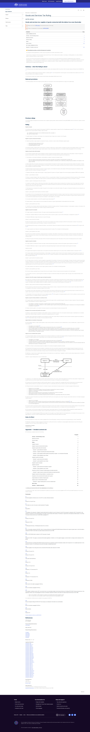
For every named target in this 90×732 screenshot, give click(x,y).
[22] (38, 305)
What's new (44, 1)
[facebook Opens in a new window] (70, 715)
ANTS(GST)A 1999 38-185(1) (29, 670)
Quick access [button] (10, 23)
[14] (36, 255)
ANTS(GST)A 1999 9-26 (29, 659)
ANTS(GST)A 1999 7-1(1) (29, 644)
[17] (82, 280)
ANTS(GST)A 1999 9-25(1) (29, 653)
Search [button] (8, 15)
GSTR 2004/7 (27, 636)
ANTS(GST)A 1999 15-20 (29, 669)
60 (83, 47)
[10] (27, 226)
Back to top (82, 691)
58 (83, 43)
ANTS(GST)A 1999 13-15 (29, 665)
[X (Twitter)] (72, 715)
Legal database (8, 11)
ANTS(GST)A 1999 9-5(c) (29, 649)
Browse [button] (8, 19)
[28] (61, 340)
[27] (26, 604)
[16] (26, 280)
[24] (31, 323)
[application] (14, 20)
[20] (26, 571)
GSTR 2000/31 (27, 625)
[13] (26, 546)
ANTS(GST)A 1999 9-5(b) (29, 648)
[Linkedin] (75, 715)
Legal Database (59, 1)
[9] (25, 528)
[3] (25, 503)
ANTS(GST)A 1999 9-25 (29, 652)
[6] (25, 517)
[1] (25, 496)
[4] (25, 507)
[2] (25, 500)
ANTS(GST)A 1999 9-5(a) (29, 647)
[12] (80, 250)
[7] (25, 520)
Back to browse (27, 12)
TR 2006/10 (27, 632)
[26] (26, 600)
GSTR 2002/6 (27, 633)
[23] (26, 582)
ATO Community (51, 1)
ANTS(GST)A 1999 (28, 643)
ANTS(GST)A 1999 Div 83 (29, 674)
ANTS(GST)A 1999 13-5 (29, 664)
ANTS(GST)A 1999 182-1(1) (29, 675)
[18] (26, 564)
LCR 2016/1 (27, 637)
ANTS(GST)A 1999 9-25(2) (29, 654)
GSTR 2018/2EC (46, 28)
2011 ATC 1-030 (27, 683)
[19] (64, 291)
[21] (26, 575)
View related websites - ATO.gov (37, 727)
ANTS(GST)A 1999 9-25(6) (29, 658)
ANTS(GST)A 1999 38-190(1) (29, 673)
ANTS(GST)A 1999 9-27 (29, 663)
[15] (26, 553)
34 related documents (33, 12)
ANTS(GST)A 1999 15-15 (29, 668)
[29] (69, 401)
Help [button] (8, 26)
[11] (77, 243)
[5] (25, 511)
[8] (78, 214)
